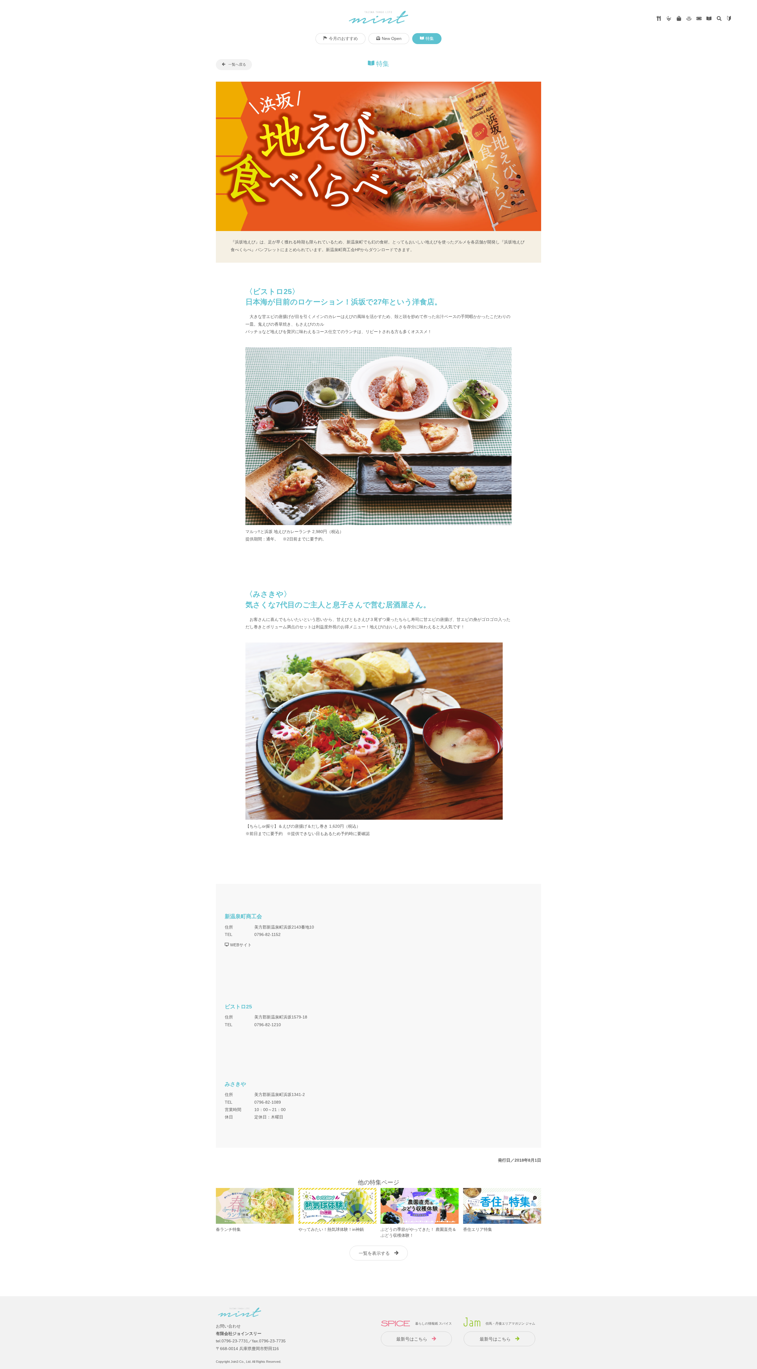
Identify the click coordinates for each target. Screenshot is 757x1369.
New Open (392, 38)
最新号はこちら (411, 1338)
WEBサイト (240, 944)
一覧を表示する (374, 1253)
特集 (430, 38)
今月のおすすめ (343, 38)
